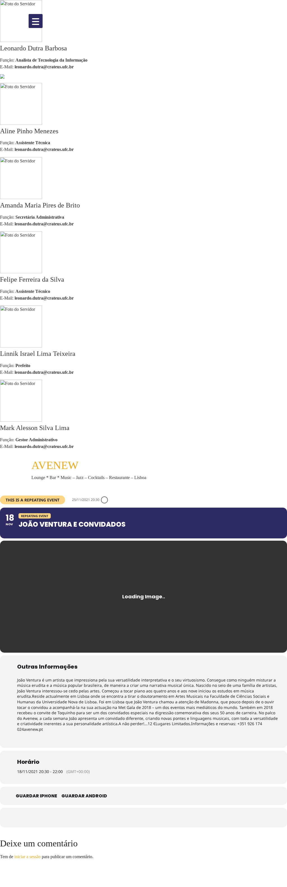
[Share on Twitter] (135, 818)
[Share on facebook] (118, 818)
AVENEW (54, 465)
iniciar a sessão (27, 856)
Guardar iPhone (36, 796)
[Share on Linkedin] (152, 818)
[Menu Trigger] (36, 21)
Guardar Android (84, 796)
